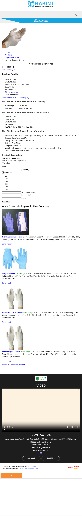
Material (8, 117)
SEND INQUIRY (8, 364)
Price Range (9, 105)
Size (6, 127)
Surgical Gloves (8, 273)
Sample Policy (10, 148)
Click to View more (12, 92)
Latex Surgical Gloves (11, 351)
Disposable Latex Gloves (12, 312)
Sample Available (11, 145)
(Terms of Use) (31, 466)
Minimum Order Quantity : (41, 237)
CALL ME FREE (19, 364)
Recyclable (9, 124)
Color (7, 119)
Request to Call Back (10, 98)
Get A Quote (42, 21)
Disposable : (69, 239)
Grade (7, 122)
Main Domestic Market (14, 151)
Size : (14, 239)
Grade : (8, 315)
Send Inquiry (24, 98)
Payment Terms (11, 135)
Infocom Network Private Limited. (29, 468)
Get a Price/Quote (9, 69)
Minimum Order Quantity (15, 108)
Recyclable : (56, 239)
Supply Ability (10, 140)
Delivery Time (10, 143)
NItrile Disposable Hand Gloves (15, 237)
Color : (40, 239)
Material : (24, 239)
